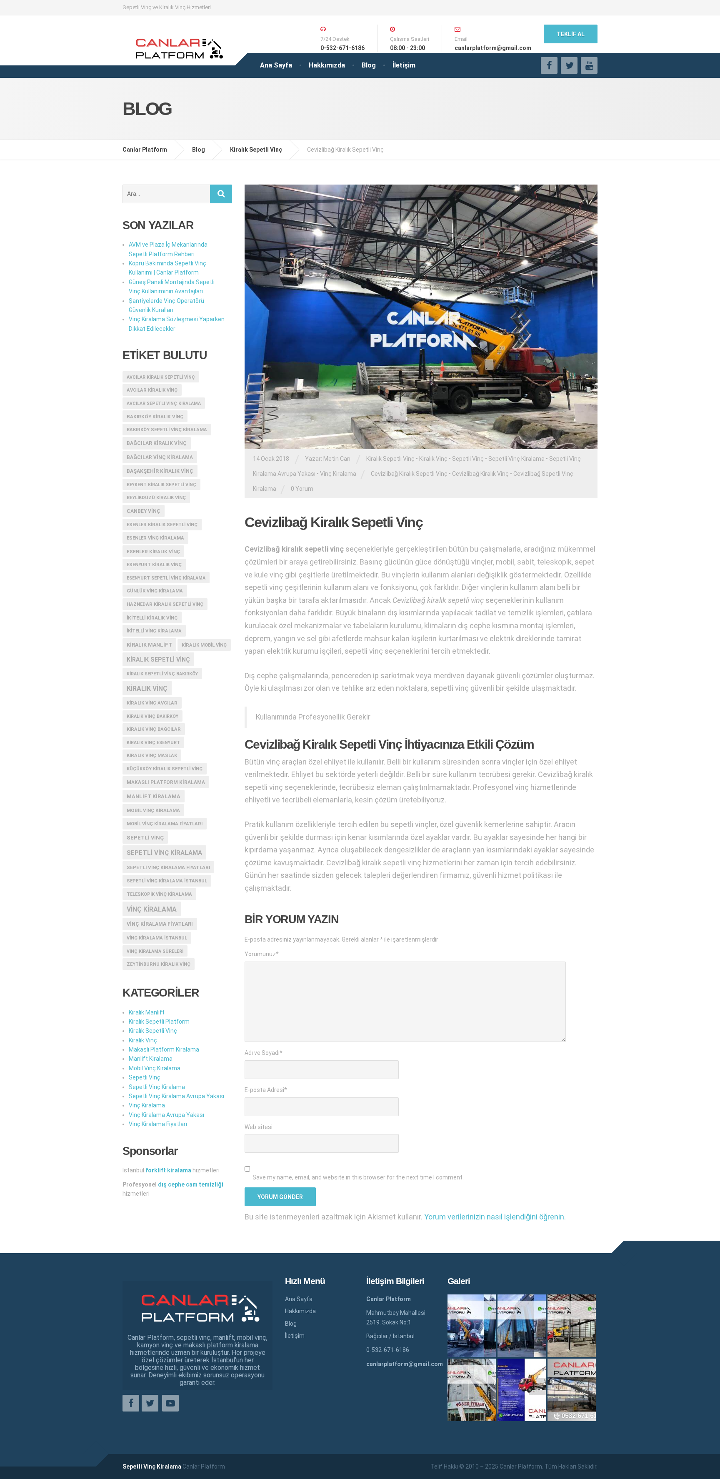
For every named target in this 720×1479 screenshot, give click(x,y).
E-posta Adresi (266, 1090)
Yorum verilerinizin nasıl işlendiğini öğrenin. (495, 1216)
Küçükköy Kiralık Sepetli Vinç (164, 769)
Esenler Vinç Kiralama (155, 538)
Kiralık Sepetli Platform (159, 1021)
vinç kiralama (152, 909)
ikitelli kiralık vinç (152, 618)
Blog (369, 65)
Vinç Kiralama (338, 473)
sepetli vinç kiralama (164, 853)
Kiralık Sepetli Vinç (390, 458)
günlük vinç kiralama (155, 591)
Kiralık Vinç (433, 458)
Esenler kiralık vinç (153, 552)
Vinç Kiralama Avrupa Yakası (166, 1115)
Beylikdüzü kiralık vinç (156, 497)
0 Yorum (302, 488)
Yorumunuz (262, 954)
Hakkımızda (327, 65)
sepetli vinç (145, 837)
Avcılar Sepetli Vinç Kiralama (164, 403)
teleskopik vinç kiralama (159, 894)
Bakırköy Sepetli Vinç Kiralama (167, 429)
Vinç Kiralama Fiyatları (160, 924)
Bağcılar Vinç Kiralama (160, 457)
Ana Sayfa (276, 65)
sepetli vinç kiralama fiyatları (168, 867)
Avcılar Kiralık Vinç (152, 390)
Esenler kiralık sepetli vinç (162, 524)
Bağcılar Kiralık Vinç (157, 443)
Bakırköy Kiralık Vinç (155, 417)
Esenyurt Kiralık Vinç (154, 564)
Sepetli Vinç (468, 458)
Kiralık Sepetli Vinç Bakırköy (162, 674)
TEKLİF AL (571, 34)
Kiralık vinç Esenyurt (153, 742)
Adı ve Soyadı (263, 1052)
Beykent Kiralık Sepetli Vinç (161, 484)
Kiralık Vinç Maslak (152, 755)
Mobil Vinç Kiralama (153, 810)
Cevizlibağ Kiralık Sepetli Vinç (409, 473)
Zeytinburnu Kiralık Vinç (158, 964)
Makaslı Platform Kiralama (166, 782)
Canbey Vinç (143, 511)
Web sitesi (258, 1127)
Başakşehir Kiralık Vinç (160, 471)
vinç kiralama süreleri (155, 951)
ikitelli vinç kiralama (154, 631)
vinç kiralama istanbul (157, 938)
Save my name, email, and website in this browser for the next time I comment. (358, 1177)
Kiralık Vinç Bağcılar (154, 729)
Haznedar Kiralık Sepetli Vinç (165, 604)
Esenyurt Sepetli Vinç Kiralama (166, 578)
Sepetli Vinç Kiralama (516, 458)
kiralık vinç (147, 688)
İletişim (403, 65)
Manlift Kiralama (153, 796)
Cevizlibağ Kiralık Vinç (480, 473)
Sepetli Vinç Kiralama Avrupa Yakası (176, 1096)
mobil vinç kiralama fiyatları (164, 824)
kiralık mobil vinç (204, 645)
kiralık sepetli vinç (158, 659)
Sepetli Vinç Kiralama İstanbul (167, 881)
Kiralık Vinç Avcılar (152, 703)
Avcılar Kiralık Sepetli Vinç (161, 377)
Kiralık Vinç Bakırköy (152, 716)
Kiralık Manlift (149, 645)
